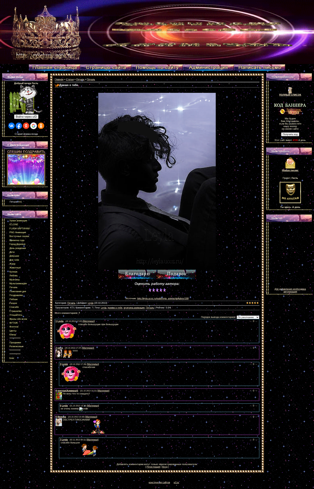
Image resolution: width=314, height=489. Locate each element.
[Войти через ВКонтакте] (11, 126)
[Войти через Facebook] (19, 126)
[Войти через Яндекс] (26, 126)
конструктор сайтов (159, 482)
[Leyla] (60, 367)
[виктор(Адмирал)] (62, 393)
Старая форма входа (26, 134)
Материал (88, 321)
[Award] (176, 274)
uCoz (176, 482)
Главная (59, 79)
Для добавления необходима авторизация (290, 290)
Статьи (70, 79)
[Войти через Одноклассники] (41, 126)
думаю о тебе (115, 307)
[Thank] (137, 274)
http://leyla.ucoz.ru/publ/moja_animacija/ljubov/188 (163, 298)
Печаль (14, 201)
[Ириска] (62, 419)
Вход (164, 466)
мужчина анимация (134, 307)
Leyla (90, 303)
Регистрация (153, 466)
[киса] (62, 351)
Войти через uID (26, 116)
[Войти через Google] (33, 125)
